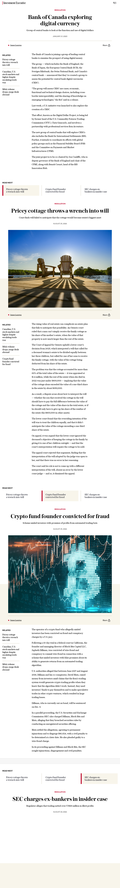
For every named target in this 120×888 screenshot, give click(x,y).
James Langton (16, 45)
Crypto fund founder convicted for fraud (55, 190)
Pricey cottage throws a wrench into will (10, 62)
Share (105, 45)
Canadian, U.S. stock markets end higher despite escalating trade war (10, 77)
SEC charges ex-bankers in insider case (96, 190)
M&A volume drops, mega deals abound (10, 92)
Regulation (60, 10)
